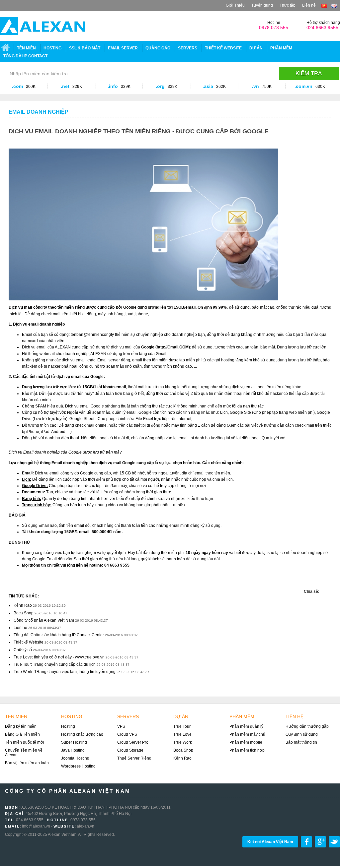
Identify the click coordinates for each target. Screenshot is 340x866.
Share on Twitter (334, 841)
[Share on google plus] (326, 588)
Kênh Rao (23, 605)
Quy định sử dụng (302, 734)
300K (31, 86)
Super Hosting (74, 742)
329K (77, 86)
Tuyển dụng (262, 5)
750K (267, 86)
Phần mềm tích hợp (247, 750)
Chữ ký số (23, 650)
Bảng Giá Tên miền (22, 734)
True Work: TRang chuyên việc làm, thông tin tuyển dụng (65, 671)
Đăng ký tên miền (21, 726)
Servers (128, 716)
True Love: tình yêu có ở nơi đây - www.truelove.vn (59, 657)
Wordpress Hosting (78, 766)
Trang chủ (6, 48)
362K (221, 86)
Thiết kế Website (28, 642)
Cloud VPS (127, 734)
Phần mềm (281, 48)
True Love (182, 734)
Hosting (52, 48)
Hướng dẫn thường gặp (307, 726)
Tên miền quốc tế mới (24, 742)
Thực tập (288, 5)
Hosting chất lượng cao (82, 734)
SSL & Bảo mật (84, 48)
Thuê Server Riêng (134, 758)
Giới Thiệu (235, 5)
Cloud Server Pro (132, 742)
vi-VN (324, 6)
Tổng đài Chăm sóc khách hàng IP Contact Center (59, 635)
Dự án (256, 48)
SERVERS (187, 48)
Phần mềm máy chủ (247, 734)
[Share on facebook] (320, 588)
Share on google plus (320, 841)
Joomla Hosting (75, 758)
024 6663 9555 (322, 27)
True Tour (182, 726)
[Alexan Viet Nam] (42, 26)
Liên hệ (309, 5)
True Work (182, 742)
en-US (334, 6)
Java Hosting (73, 750)
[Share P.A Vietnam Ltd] (329, 588)
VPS (121, 726)
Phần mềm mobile (245, 742)
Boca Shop (24, 613)
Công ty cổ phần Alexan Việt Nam (44, 620)
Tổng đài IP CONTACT (25, 56)
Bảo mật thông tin (301, 742)
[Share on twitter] (323, 588)
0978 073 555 (273, 27)
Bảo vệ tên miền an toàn (27, 763)
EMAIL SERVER (123, 48)
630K (320, 86)
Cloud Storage (130, 750)
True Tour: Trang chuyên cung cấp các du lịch (55, 664)
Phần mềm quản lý (246, 726)
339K (125, 86)
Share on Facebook (306, 841)
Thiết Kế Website (223, 48)
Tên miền (26, 48)
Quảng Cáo (157, 48)
